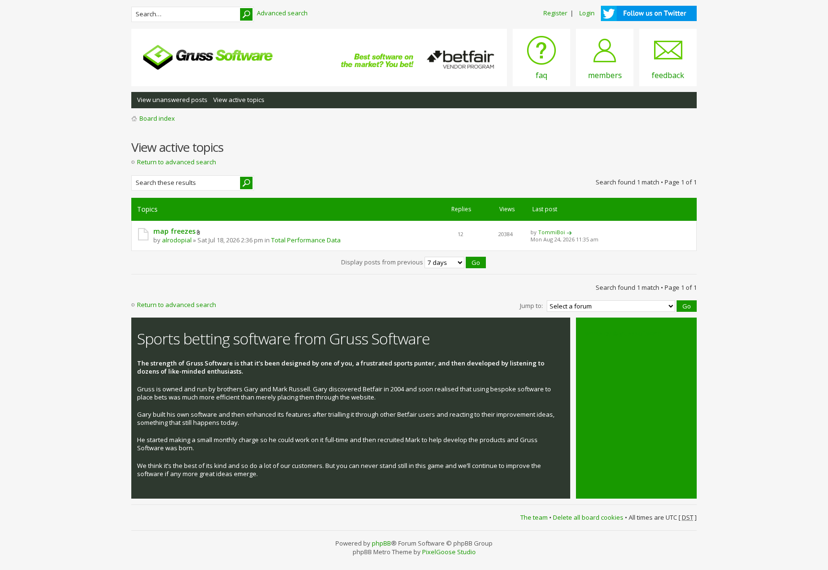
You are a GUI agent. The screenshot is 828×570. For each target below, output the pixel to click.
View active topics (238, 99)
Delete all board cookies (588, 517)
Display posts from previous (383, 262)
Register (555, 13)
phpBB (381, 543)
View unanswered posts (172, 99)
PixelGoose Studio (449, 551)
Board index (157, 118)
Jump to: (531, 305)
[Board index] (208, 57)
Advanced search (282, 13)
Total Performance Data (306, 240)
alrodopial (177, 240)
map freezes (174, 231)
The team (534, 517)
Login (587, 13)
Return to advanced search (176, 162)
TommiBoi (551, 232)
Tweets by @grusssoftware (621, 333)
